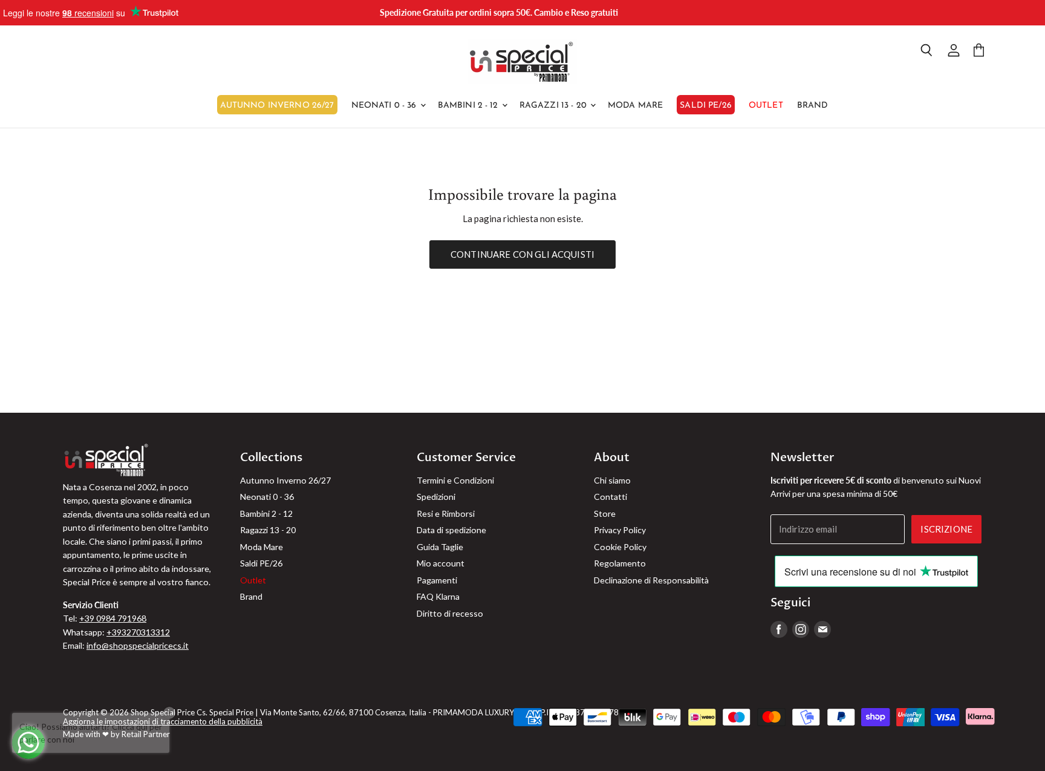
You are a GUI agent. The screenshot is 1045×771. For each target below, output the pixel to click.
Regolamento (620, 563)
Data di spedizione (451, 530)
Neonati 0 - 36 (385, 105)
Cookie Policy (620, 547)
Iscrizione (946, 528)
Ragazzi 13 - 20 (554, 105)
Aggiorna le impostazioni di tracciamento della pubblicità (162, 721)
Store (605, 513)
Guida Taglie (440, 547)
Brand (813, 105)
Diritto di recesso (450, 613)
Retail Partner (146, 734)
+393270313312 (138, 632)
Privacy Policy (620, 530)
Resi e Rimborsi (446, 513)
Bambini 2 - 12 (469, 105)
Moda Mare (635, 105)
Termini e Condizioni (455, 480)
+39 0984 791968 (112, 618)
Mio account (440, 563)
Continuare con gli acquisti (522, 254)
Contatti (610, 496)
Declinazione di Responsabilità (651, 580)
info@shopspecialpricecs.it (137, 645)
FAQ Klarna (438, 596)
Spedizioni (436, 496)
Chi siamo (612, 480)
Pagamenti (437, 580)
